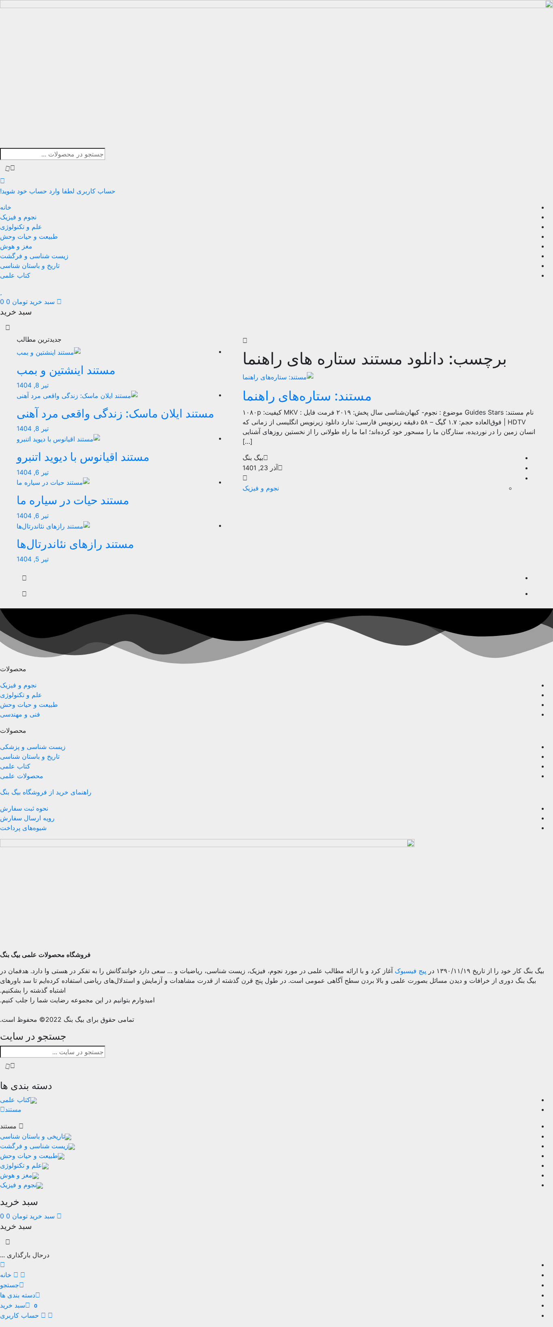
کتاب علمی (15, 275)
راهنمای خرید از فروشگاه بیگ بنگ (45, 792)
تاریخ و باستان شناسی (30, 265)
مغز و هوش (16, 246)
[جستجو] (10, 168)
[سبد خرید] (24, 578)
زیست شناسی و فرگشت (34, 256)
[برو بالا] (24, 594)
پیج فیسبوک (410, 971)
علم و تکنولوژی (21, 227)
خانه (5, 207)
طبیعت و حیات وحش (29, 236)
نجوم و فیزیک (18, 217)
